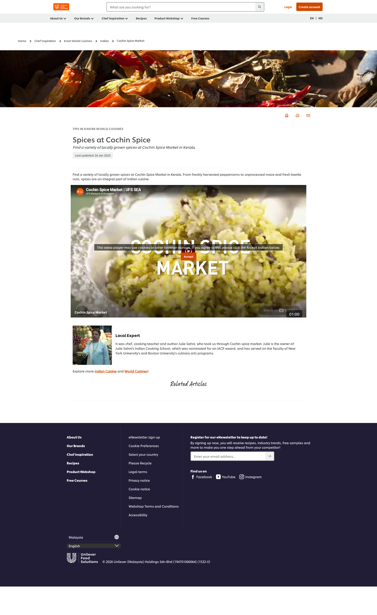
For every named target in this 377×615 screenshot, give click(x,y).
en (312, 18)
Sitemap (135, 497)
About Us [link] (56, 18)
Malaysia (76, 537)
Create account (309, 7)
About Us (74, 437)
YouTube (228, 476)
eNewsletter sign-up (144, 437)
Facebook (204, 476)
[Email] (307, 115)
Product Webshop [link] (167, 18)
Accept (188, 256)
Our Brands (76, 445)
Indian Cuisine (106, 371)
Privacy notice (139, 480)
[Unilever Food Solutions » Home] (61, 6)
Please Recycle (140, 463)
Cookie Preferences (144, 445)
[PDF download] (286, 115)
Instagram (253, 476)
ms (320, 18)
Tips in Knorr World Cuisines (98, 129)
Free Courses (77, 480)
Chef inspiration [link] (113, 18)
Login (288, 7)
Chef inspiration (80, 454)
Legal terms (138, 471)
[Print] (297, 115)
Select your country (143, 454)
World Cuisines (136, 371)
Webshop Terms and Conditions (154, 506)
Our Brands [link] (82, 18)
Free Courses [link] (200, 18)
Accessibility (138, 514)
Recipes (73, 463)
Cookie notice (139, 489)
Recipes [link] (141, 18)
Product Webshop (81, 471)
